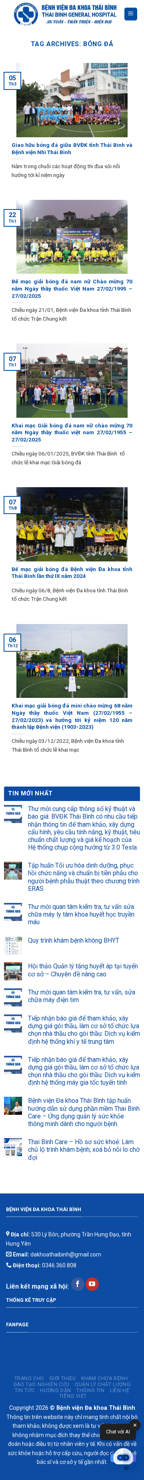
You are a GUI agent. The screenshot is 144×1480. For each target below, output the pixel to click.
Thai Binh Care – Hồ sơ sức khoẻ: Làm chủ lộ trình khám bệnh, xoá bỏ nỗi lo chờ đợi (84, 1149)
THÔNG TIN (90, 1390)
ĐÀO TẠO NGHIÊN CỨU (42, 1384)
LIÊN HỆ (119, 1390)
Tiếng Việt (73, 1396)
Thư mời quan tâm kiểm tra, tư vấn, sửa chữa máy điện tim (81, 996)
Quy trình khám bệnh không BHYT (73, 940)
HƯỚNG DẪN (55, 1390)
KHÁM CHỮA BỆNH (104, 1378)
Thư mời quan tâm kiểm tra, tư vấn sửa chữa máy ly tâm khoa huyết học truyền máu (81, 914)
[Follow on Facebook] (77, 1284)
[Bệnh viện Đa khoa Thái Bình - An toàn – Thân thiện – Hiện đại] (65, 14)
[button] (123, 1459)
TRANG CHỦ (29, 1378)
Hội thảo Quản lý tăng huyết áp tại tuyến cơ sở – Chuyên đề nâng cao (83, 970)
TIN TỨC (25, 1390)
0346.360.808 (44, 1265)
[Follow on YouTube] (92, 1284)
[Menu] (131, 14)
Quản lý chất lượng (102, 1384)
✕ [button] (135, 1425)
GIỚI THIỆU (62, 1378)
